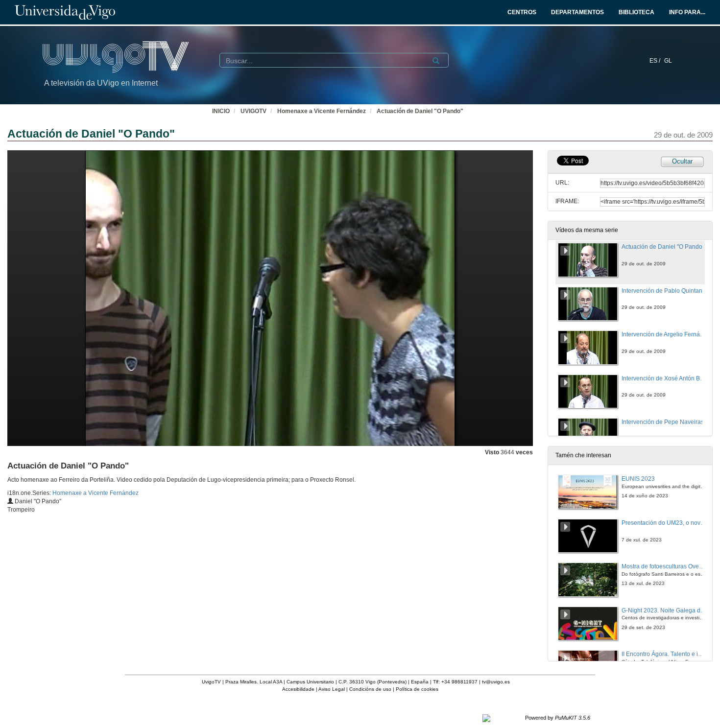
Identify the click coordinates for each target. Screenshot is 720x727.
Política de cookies (417, 689)
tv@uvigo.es (496, 681)
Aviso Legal (331, 689)
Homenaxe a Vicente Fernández (321, 111)
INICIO (221, 111)
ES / (655, 60)
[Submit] (436, 60)
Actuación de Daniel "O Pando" (420, 111)
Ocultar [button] (682, 161)
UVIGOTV (253, 111)
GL (668, 60)
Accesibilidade (298, 689)
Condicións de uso (370, 689)
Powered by (557, 718)
